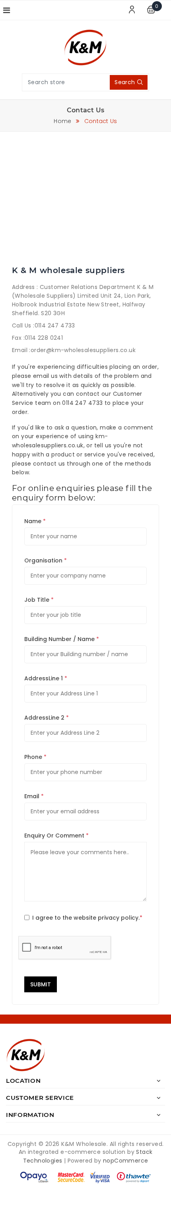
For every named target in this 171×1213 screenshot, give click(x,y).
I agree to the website (87, 917)
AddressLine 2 (44, 717)
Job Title (36, 600)
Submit (40, 984)
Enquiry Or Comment (54, 835)
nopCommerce (125, 1161)
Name (32, 521)
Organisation (43, 560)
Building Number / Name (59, 639)
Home (62, 121)
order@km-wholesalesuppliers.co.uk (83, 350)
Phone (33, 757)
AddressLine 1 (43, 678)
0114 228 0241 (44, 338)
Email (31, 796)
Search (125, 82)
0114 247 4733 (55, 325)
